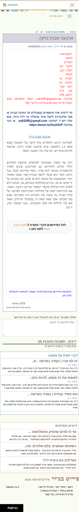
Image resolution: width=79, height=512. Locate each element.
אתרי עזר (60, 486)
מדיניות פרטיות (64, 494)
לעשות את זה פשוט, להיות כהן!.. (54, 378)
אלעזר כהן (72, 365)
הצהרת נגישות (49, 490)
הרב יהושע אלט (50, 46)
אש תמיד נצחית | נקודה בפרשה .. (53, 394)
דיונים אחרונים (66, 426)
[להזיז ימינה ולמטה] (5, 509)
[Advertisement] (32, 72)
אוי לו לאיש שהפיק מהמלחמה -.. (52, 432)
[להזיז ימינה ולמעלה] (5, 507)
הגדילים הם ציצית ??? (59, 460)
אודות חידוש (46, 486)
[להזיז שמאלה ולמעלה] (3, 507)
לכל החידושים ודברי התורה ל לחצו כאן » (39, 226)
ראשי (70, 486)
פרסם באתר (66, 490)
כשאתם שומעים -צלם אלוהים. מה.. (50, 446)
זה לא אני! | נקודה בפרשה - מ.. (55, 361)
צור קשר (49, 494)
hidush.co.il (12, 486)
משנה (72, 31)
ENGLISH (13, 5)
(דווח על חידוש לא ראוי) (18, 307)
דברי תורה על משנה (63, 355)
